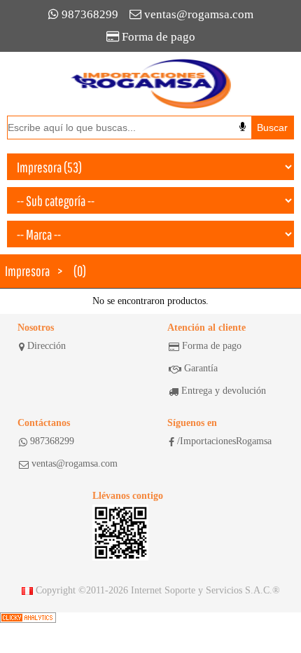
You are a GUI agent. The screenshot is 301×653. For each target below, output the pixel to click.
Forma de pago (158, 36)
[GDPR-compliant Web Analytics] (28, 618)
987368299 (90, 14)
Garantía (201, 368)
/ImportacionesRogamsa (224, 441)
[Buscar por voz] (242, 126)
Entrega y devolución (223, 390)
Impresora (27, 271)
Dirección (46, 346)
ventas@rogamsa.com (198, 14)
